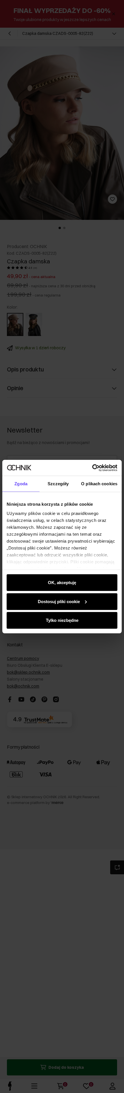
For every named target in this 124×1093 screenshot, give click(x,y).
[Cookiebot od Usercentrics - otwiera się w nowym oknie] (92, 467)
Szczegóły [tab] (58, 483)
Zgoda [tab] (20, 483)
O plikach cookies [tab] (99, 483)
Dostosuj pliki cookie (59, 601)
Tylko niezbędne (62, 620)
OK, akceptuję (62, 582)
